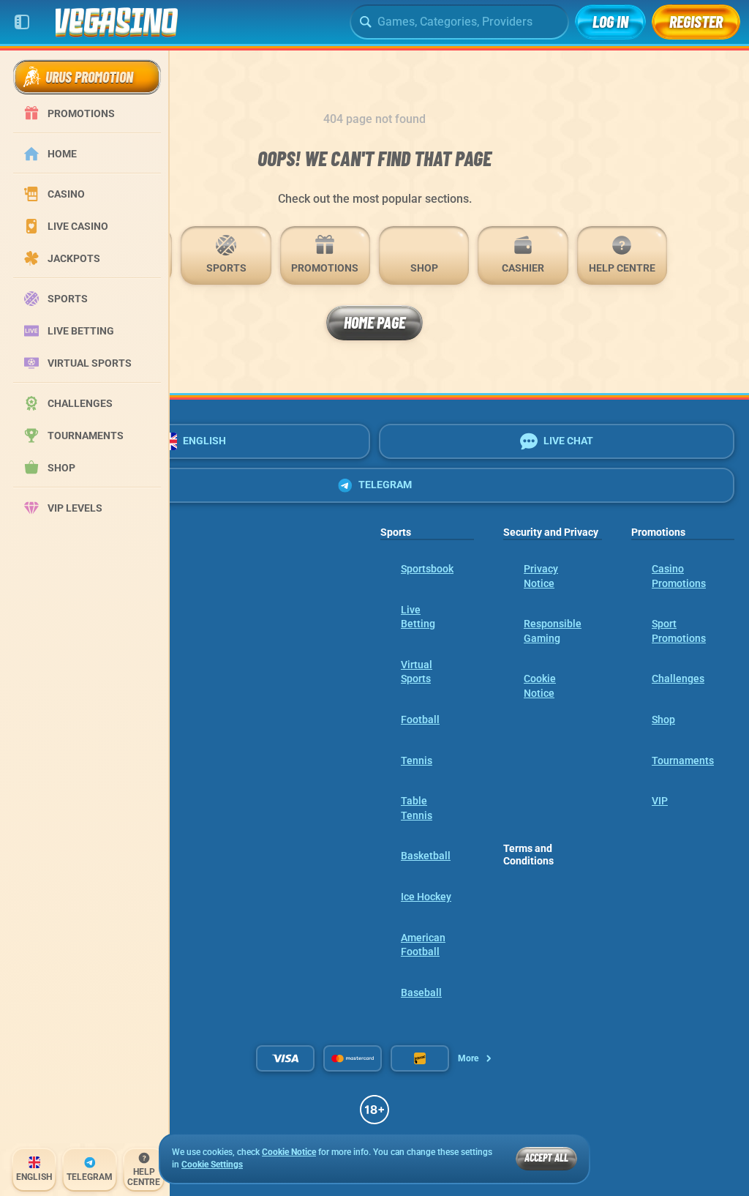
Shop (663, 719)
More (468, 1058)
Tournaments (683, 760)
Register (696, 21)
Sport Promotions (679, 631)
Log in (610, 21)
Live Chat (568, 440)
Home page (374, 322)
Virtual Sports (416, 672)
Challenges (678, 678)
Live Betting (418, 617)
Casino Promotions (679, 576)
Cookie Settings (212, 1165)
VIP (660, 801)
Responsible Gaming (552, 631)
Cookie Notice (540, 686)
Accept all (546, 1157)
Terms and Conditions (528, 854)
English (204, 440)
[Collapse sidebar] (22, 22)
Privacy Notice (541, 576)
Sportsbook (427, 569)
